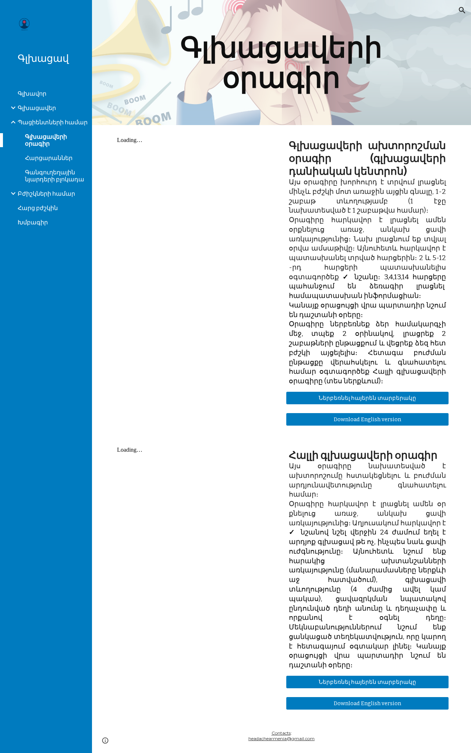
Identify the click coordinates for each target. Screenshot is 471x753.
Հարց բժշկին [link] (38, 208)
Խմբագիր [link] (33, 222)
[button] (462, 10)
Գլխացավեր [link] (37, 107)
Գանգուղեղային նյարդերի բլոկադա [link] (54, 176)
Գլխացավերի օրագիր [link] (46, 140)
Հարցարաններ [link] (48, 157)
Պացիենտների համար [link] (53, 122)
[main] (281, 62)
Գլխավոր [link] (32, 93)
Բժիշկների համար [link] (46, 193)
